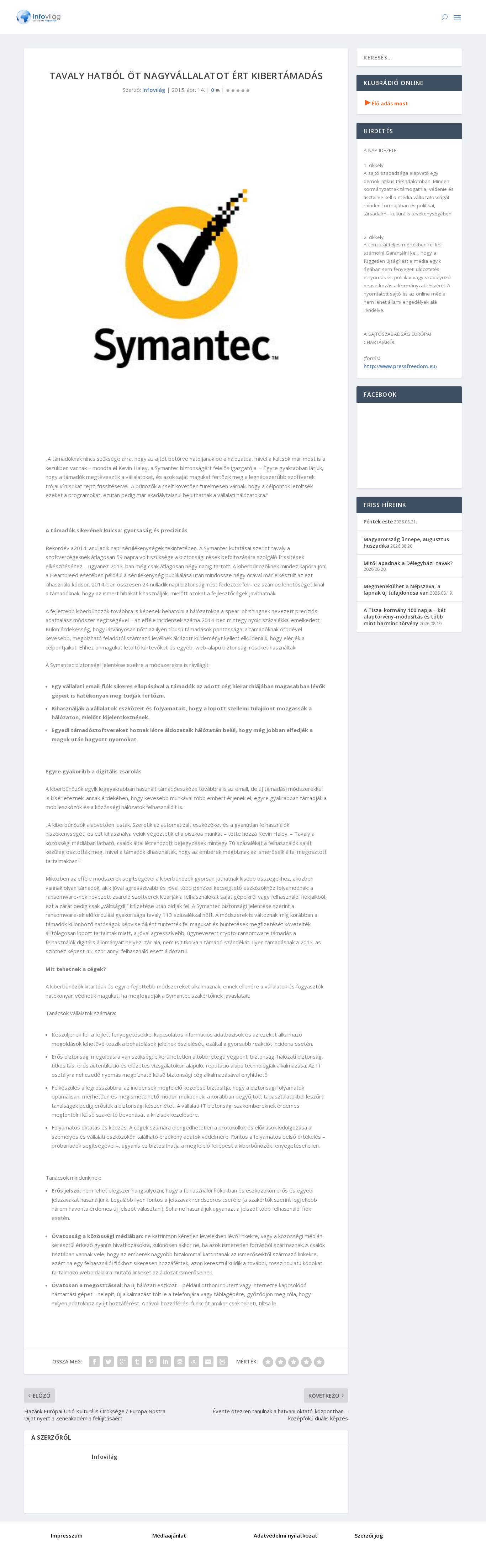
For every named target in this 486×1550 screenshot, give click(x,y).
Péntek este (378, 521)
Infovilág (153, 89)
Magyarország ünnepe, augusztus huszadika (406, 542)
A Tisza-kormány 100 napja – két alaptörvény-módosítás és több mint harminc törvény (405, 616)
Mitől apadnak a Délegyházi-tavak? (408, 563)
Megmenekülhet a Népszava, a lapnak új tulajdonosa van (402, 589)
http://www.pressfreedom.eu (399, 366)
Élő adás (386, 103)
